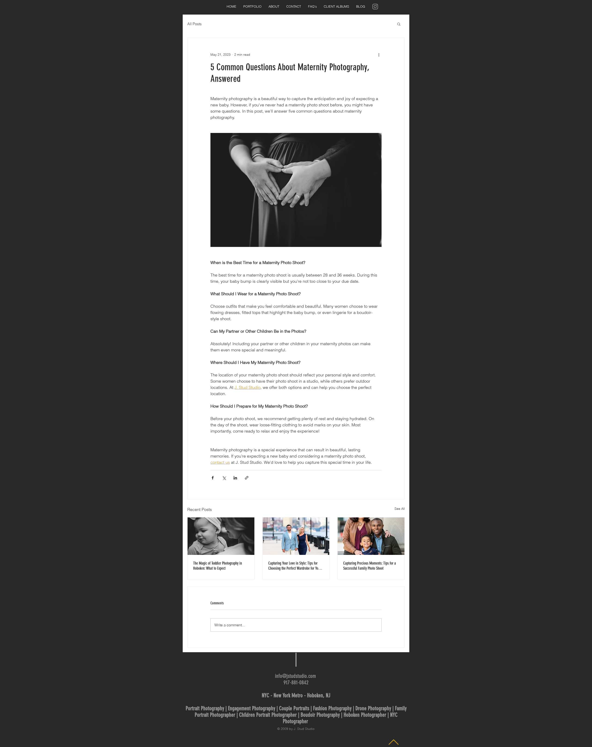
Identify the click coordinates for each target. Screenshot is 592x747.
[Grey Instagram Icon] (375, 6)
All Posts (194, 24)
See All (400, 509)
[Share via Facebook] (212, 478)
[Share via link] (246, 478)
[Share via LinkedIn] (235, 478)
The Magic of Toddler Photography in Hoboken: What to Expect (217, 566)
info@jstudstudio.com (295, 676)
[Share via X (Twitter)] (224, 478)
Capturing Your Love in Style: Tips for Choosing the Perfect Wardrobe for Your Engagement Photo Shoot (294, 566)
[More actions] (379, 54)
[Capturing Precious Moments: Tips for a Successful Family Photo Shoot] (371, 536)
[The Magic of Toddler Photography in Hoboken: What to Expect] (221, 536)
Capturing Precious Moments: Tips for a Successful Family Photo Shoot (369, 566)
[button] (399, 24)
